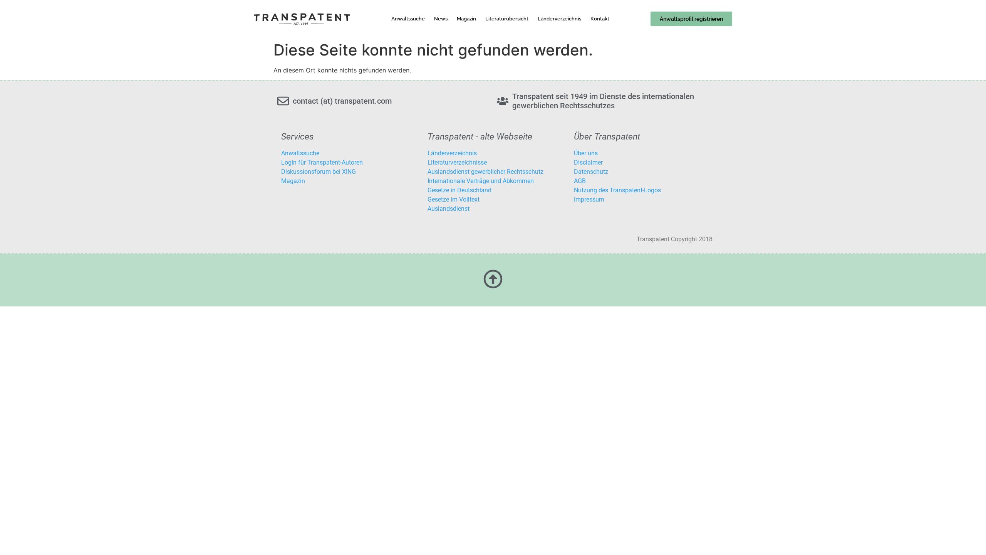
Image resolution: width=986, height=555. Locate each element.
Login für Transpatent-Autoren (322, 162)
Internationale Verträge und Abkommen (481, 181)
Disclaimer (588, 162)
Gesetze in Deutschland (459, 190)
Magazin (466, 19)
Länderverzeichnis (559, 19)
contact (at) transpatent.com (342, 101)
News (441, 19)
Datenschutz (591, 171)
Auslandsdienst (449, 208)
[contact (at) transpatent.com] (283, 101)
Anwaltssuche (408, 19)
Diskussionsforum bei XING (318, 171)
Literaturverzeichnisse (457, 162)
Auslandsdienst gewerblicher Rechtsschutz (485, 171)
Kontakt (599, 19)
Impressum (589, 199)
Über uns (586, 153)
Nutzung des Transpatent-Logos (617, 190)
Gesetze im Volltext (454, 199)
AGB (580, 181)
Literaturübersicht (506, 19)
